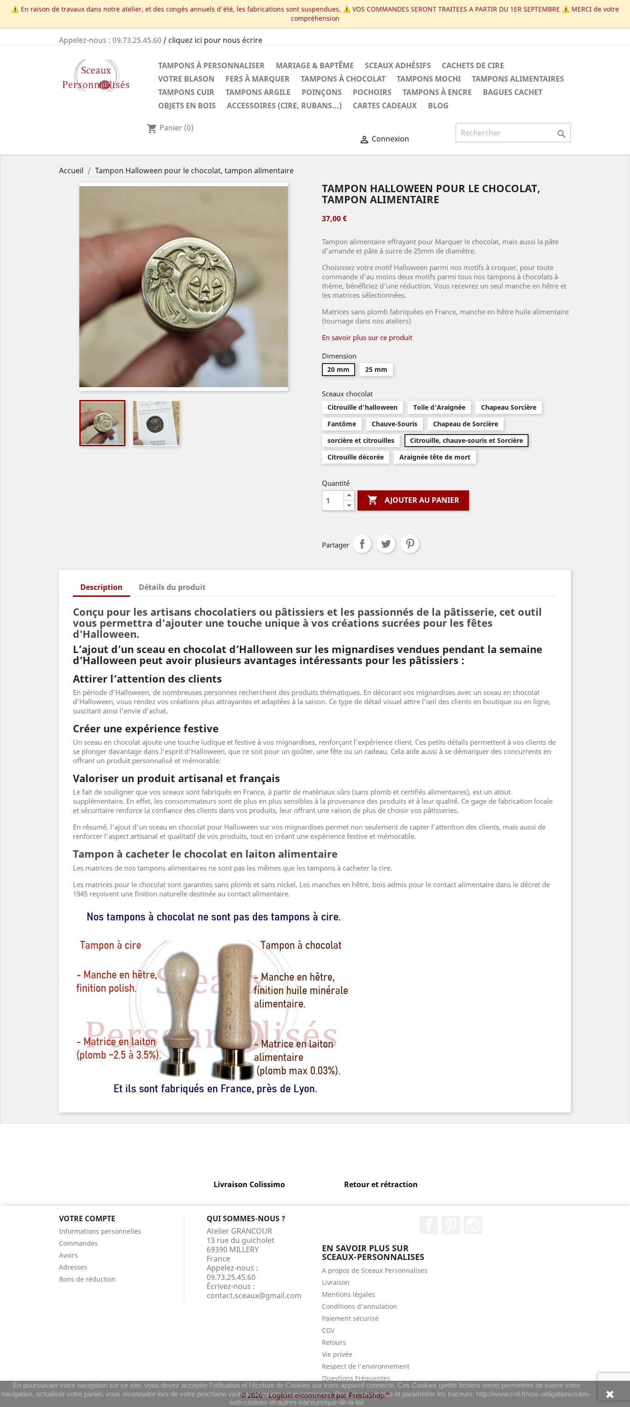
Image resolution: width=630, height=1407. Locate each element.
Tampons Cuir (186, 92)
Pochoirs (372, 92)
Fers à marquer (258, 79)
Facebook (429, 1225)
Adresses (73, 1267)
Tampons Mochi (429, 79)
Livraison (336, 1282)
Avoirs (68, 1255)
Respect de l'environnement (366, 1366)
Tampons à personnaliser (211, 65)
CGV (328, 1330)
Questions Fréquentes (356, 1378)
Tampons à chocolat (343, 79)
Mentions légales (348, 1294)
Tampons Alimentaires (518, 79)
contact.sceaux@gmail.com (254, 1295)
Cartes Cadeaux (385, 105)
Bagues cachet (512, 92)
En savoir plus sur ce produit (367, 337)
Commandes (78, 1243)
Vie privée (337, 1354)
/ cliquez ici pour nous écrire (212, 40)
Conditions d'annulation (359, 1306)
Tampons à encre (437, 92)
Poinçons (322, 92)
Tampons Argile (258, 92)
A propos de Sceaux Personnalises (375, 1270)
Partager (362, 544)
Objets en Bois (187, 105)
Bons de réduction (87, 1279)
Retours (334, 1342)
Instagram (473, 1225)
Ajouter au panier (413, 500)
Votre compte (87, 1218)
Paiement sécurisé (350, 1318)
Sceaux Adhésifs (398, 65)
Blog (438, 105)
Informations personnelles (100, 1231)
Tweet (386, 544)
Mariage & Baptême (315, 65)
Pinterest (410, 544)
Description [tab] (101, 587)
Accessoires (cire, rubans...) (284, 105)
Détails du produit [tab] (172, 587)
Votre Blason (186, 79)
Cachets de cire (473, 65)
